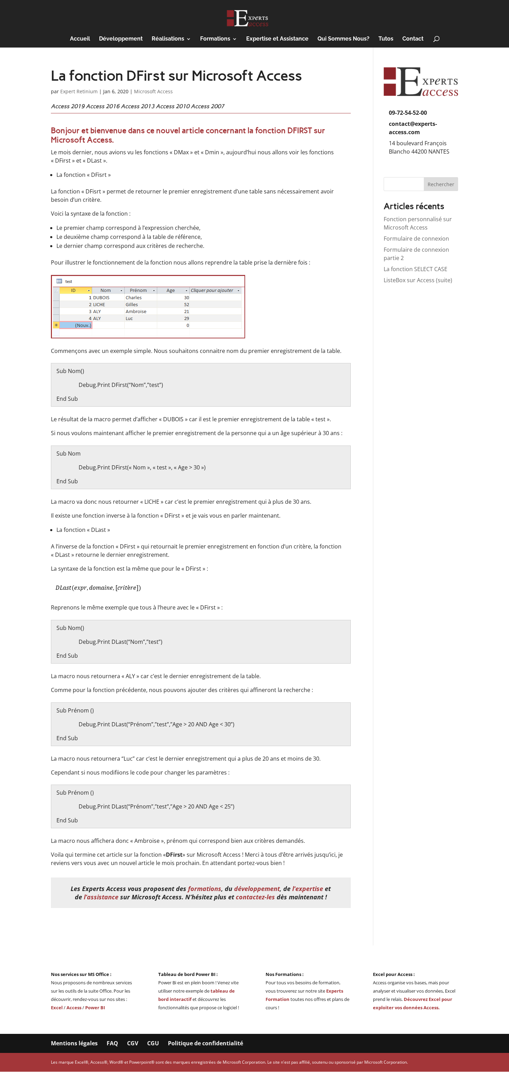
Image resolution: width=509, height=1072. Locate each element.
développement (257, 888)
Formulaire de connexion (416, 238)
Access (73, 1007)
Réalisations (168, 39)
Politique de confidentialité (205, 1043)
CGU (153, 1043)
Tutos (385, 39)
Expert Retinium (79, 91)
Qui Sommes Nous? (343, 39)
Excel (57, 1007)
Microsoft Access (153, 91)
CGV (132, 1043)
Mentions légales (74, 1043)
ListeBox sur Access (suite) (418, 280)
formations (204, 888)
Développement (121, 39)
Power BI (95, 1007)
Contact (412, 39)
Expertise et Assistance (277, 39)
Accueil (80, 39)
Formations (215, 39)
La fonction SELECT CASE (415, 269)
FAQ (112, 1043)
